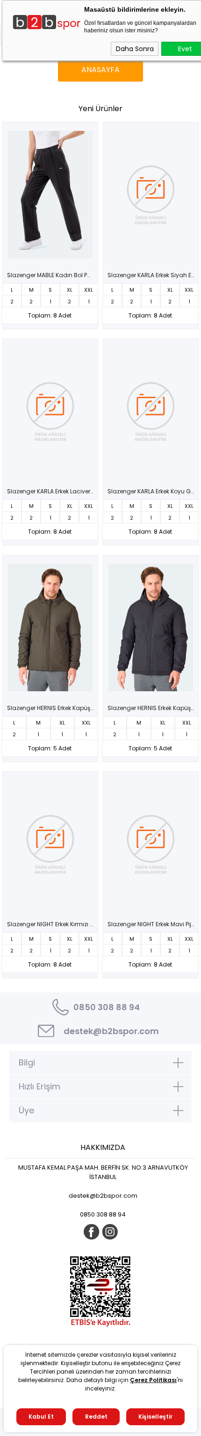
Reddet (96, 1417)
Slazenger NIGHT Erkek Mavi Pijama (153, 924)
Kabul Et (41, 1417)
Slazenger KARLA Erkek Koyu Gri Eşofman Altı (153, 491)
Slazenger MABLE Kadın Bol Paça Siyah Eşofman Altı (52, 275)
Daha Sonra (135, 48)
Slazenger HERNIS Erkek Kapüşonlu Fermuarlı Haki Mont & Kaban (52, 708)
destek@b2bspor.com (111, 1031)
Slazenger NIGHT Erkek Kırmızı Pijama (52, 924)
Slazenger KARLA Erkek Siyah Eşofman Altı (153, 275)
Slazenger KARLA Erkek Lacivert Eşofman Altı (52, 491)
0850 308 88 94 (106, 1007)
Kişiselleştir (155, 1417)
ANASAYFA (100, 69)
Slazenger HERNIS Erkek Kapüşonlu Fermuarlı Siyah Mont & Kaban (153, 708)
